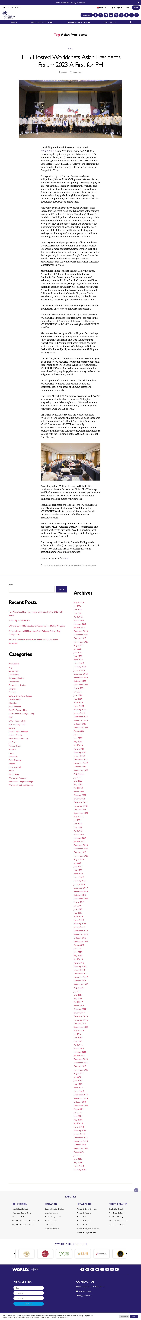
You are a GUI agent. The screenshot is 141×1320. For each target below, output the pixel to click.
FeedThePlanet (15, 706)
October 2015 (80, 1066)
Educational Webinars (52, 1228)
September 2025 (81, 641)
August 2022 (79, 773)
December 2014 (81, 1094)
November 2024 (81, 677)
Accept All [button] (134, 1316)
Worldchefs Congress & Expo (21, 781)
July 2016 (77, 1033)
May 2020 (78, 869)
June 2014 (78, 1115)
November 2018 (81, 934)
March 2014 (79, 1126)
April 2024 (78, 702)
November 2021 (81, 805)
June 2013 (78, 1158)
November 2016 (81, 1019)
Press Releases (15, 759)
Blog (10, 667)
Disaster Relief (15, 699)
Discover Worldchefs (12, 8)
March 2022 (79, 791)
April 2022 (78, 787)
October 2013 (80, 1144)
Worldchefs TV (82, 1224)
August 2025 (79, 645)
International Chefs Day (18, 738)
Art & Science (49, 1224)
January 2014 (79, 1133)
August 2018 (79, 944)
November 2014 (81, 1098)
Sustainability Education (116, 1209)
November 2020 (81, 848)
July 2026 (77, 605)
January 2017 (79, 1012)
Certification (14, 674)
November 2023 (81, 720)
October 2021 (80, 809)
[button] (126, 1254)
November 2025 (81, 634)
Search (11, 584)
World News (14, 774)
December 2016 (81, 1016)
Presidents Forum (59, 565)
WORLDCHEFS (48, 150)
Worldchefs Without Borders (21, 784)
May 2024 (78, 698)
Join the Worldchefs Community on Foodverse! (70, 2)
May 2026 (78, 613)
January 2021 (79, 841)
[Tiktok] (131, 15)
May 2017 (78, 998)
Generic (12, 727)
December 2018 (81, 930)
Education (13, 702)
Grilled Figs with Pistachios (19, 620)
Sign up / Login (115, 8)
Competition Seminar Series (21, 1213)
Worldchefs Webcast (83, 1221)
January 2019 (79, 926)
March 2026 (79, 620)
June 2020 (78, 866)
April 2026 (78, 616)
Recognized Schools (51, 1213)
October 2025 (80, 638)
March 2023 (79, 748)
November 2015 (81, 1062)
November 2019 (81, 891)
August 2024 (79, 687)
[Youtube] (111, 15)
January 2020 (79, 884)
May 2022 (78, 784)
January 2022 (79, 798)
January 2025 (79, 670)
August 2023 (79, 730)
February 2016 (80, 1051)
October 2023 (80, 723)
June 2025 (78, 652)
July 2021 (77, 819)
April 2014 (78, 1123)
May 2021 (78, 827)
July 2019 (77, 905)
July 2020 (77, 862)
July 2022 (77, 777)
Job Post (12, 742)
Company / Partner (17, 677)
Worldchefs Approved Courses (55, 1217)
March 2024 (79, 705)
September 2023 (81, 727)
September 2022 (81, 770)
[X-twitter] (116, 15)
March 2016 (79, 1048)
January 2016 (79, 1055)
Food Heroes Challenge (116, 1213)
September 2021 (81, 812)
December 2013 (81, 1137)
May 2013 (78, 1162)
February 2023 (80, 752)
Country (12, 692)
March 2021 (79, 834)
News (70, 49)
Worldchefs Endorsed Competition (85, 565)
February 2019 (80, 923)
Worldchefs (69, 565)
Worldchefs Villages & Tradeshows (88, 1228)
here (66, 558)
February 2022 (80, 794)
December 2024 (81, 673)
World (11, 770)
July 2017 (77, 991)
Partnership (13, 756)
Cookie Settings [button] (124, 1316)
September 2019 (81, 898)
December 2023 (81, 716)
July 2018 (77, 948)
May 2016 (78, 1041)
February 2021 (80, 837)
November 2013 (81, 1140)
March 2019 (79, 919)
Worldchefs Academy (18, 777)
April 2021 (78, 830)
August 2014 (79, 1108)
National (12, 749)
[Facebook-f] (95, 15)
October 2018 (80, 937)
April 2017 (78, 1001)
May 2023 (78, 741)
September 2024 (81, 684)
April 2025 (78, 659)
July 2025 (77, 648)
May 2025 (78, 655)
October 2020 (80, 852)
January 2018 (79, 969)
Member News (15, 745)
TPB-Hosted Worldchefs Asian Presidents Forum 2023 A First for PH (70, 60)
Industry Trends (15, 734)
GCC (11, 717)
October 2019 (80, 894)
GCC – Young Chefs (17, 724)
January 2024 (79, 712)
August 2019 (79, 901)
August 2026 (79, 602)
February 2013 (80, 1169)
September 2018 (81, 941)
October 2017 (80, 980)
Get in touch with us (84, 1291)
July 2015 (77, 1076)
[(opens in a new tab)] (23, 1253)
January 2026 (79, 627)
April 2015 (78, 1087)
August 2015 (79, 1073)
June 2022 (78, 780)
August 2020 (79, 859)
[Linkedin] (106, 15)
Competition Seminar (17, 684)
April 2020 (78, 873)
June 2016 (78, 1037)
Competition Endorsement (21, 1217)
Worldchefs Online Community (87, 1209)
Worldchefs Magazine (84, 1213)
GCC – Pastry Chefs (17, 720)
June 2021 (78, 823)
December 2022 (81, 759)
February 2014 (80, 1130)
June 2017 (78, 994)
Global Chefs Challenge (18, 731)
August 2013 (79, 1151)
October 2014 (80, 1101)
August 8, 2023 (77, 72)
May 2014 (78, 1119)
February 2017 (80, 1008)
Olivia (65, 72)
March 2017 (79, 1005)
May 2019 (78, 912)
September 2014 (81, 1105)
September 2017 (81, 984)
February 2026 (80, 623)
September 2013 (81, 1148)
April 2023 (78, 745)
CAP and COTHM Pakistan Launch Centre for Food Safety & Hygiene (37, 625)
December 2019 (81, 887)
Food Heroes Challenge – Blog (21, 713)
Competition (14, 681)
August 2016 (79, 1030)
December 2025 (81, 630)
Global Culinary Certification (54, 1209)
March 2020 (79, 877)
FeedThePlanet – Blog (18, 709)
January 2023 (79, 755)
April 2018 (78, 959)
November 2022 (81, 762)
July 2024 (77, 691)
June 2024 (78, 695)
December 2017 (81, 973)
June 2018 (78, 951)
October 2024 (80, 680)
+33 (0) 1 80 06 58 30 (85, 1295)
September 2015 (81, 1069)
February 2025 (80, 666)
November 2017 (81, 976)
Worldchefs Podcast (83, 1217)
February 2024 (80, 709)
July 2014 (77, 1112)
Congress (12, 688)
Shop (128, 8)
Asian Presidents (48, 565)
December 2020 (81, 844)
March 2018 (79, 962)
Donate (136, 8)
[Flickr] (126, 15)
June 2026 (78, 609)
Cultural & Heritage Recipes (20, 695)
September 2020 (81, 855)
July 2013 (77, 1155)
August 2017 (79, 987)
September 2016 (81, 1026)
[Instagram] (100, 15)
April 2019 (78, 916)
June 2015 (78, 1080)
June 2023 (78, 737)
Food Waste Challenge (116, 1217)
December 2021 (81, 802)
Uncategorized (15, 767)
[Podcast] (121, 15)
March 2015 (79, 1091)
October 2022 (80, 766)
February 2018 (80, 966)
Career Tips (13, 670)
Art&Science (14, 663)
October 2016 (80, 1023)
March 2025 (79, 663)
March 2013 (79, 1165)
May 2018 (78, 955)
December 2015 (81, 1058)
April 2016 (78, 1044)
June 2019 (78, 909)
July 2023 (77, 734)
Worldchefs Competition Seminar (23, 1224)
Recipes (12, 763)
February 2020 (80, 880)
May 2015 (78, 1083)
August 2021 (79, 816)
